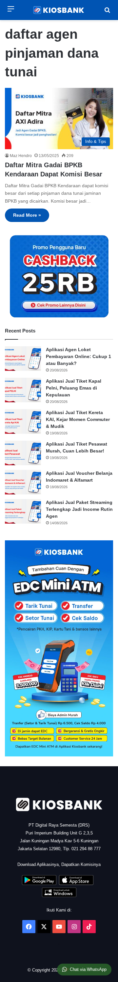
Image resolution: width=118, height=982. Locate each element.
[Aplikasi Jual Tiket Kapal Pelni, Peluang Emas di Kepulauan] (23, 390)
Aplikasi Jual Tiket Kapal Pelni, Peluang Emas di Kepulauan (73, 387)
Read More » (27, 215)
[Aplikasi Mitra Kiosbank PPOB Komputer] (59, 895)
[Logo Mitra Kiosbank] (59, 10)
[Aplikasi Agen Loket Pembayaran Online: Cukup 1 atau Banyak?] (23, 358)
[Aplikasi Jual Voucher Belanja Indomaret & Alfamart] (23, 482)
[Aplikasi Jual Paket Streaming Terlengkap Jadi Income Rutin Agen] (23, 511)
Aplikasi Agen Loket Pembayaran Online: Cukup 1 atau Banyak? (78, 356)
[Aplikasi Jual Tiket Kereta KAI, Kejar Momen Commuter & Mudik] (23, 421)
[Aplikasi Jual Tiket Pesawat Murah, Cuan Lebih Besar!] (23, 453)
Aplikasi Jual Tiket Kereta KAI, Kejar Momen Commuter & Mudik (78, 419)
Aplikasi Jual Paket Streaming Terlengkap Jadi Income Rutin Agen (79, 509)
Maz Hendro (21, 155)
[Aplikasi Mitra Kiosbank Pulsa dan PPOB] (39, 883)
